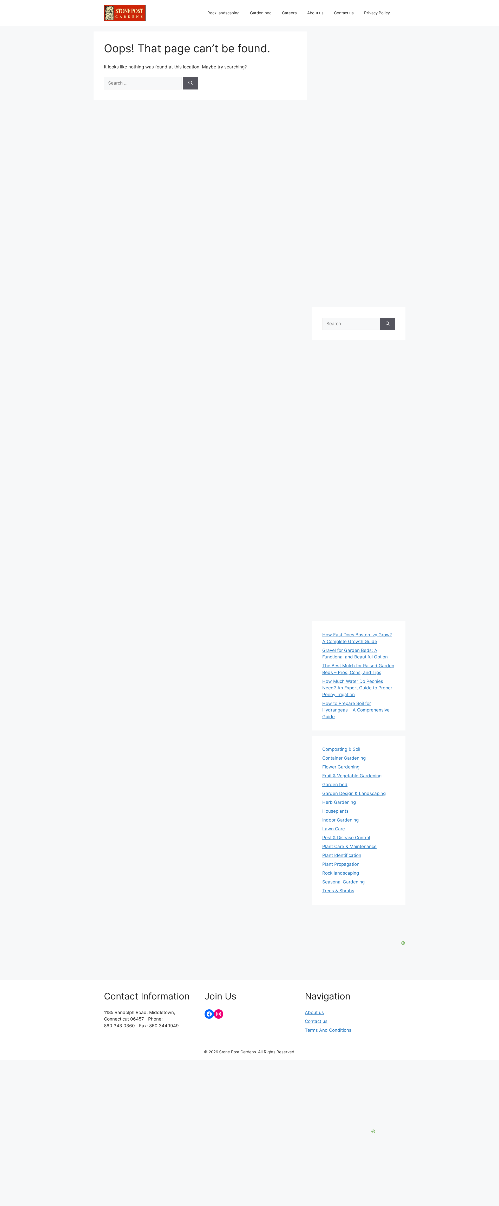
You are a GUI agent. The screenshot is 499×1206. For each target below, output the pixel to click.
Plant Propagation (340, 864)
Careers (289, 12)
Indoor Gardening (340, 820)
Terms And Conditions (328, 1030)
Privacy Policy (377, 12)
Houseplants (335, 811)
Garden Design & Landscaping (354, 793)
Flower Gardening (340, 766)
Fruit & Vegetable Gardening (352, 775)
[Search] (190, 83)
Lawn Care (333, 828)
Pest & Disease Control (346, 837)
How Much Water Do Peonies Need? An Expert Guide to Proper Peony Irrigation (357, 688)
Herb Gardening (339, 802)
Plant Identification (341, 855)
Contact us (344, 12)
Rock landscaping (223, 12)
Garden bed (261, 12)
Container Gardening (344, 758)
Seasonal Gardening (343, 881)
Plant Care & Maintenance (349, 846)
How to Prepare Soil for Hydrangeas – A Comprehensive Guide (356, 710)
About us (315, 12)
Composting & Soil (341, 749)
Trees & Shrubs (338, 890)
